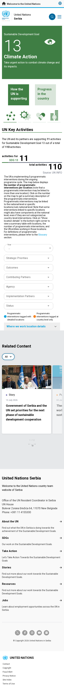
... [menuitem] (9, 248)
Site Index (7, 680)
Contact (6, 664)
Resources (9, 583)
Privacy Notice (9, 676)
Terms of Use (9, 684)
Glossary (42, 234)
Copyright (7, 668)
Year (9, 245)
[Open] (48, 258)
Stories (6, 567)
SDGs (5, 537)
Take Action (9, 551)
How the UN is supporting (19, 93)
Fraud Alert (7, 672)
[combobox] (29, 248)
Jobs (5, 600)
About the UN (10, 521)
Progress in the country (45, 93)
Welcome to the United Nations (23, 4)
